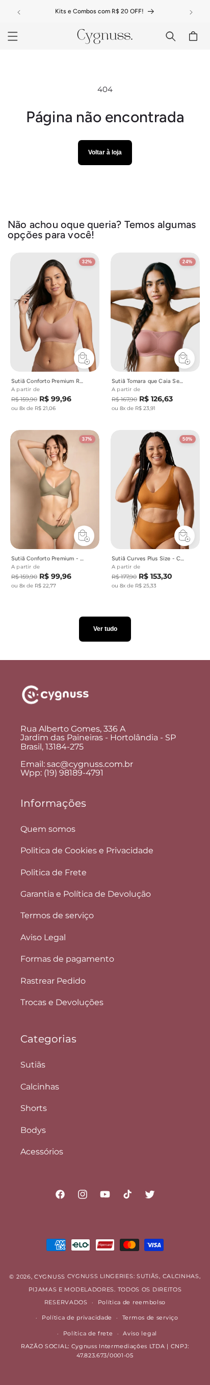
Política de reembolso (132, 1302)
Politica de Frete (53, 872)
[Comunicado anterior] (19, 12)
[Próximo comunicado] (191, 12)
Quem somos (47, 829)
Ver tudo (105, 628)
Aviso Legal (43, 937)
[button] (13, 36)
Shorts (33, 1108)
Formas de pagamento (67, 959)
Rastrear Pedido (53, 981)
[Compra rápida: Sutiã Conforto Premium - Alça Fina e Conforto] (84, 536)
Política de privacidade (77, 1317)
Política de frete (88, 1333)
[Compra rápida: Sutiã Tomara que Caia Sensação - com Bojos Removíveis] (184, 358)
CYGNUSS (49, 1276)
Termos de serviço (57, 915)
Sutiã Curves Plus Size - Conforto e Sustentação (148, 558)
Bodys (33, 1130)
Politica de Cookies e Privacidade (86, 850)
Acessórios (41, 1151)
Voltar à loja (105, 152)
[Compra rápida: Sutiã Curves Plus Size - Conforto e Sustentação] (184, 536)
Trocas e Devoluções (61, 1002)
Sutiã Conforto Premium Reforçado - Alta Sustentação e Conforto (48, 381)
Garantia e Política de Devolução (85, 894)
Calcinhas (39, 1087)
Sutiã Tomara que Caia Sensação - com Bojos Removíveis (148, 381)
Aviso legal (140, 1333)
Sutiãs (32, 1065)
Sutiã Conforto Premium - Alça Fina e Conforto (48, 558)
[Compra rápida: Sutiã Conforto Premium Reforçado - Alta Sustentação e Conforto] (84, 358)
